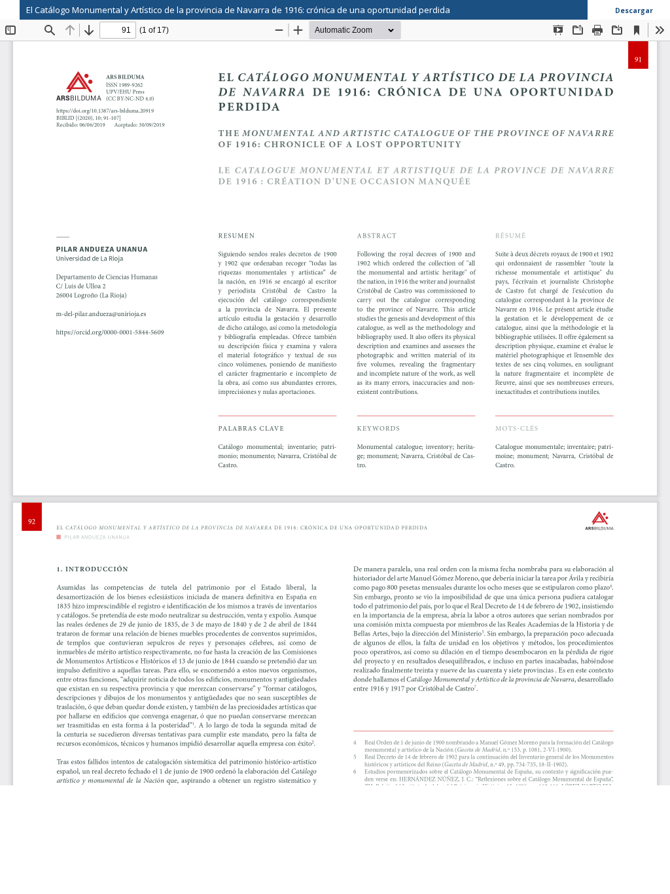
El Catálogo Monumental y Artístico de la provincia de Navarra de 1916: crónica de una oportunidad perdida (238, 10)
